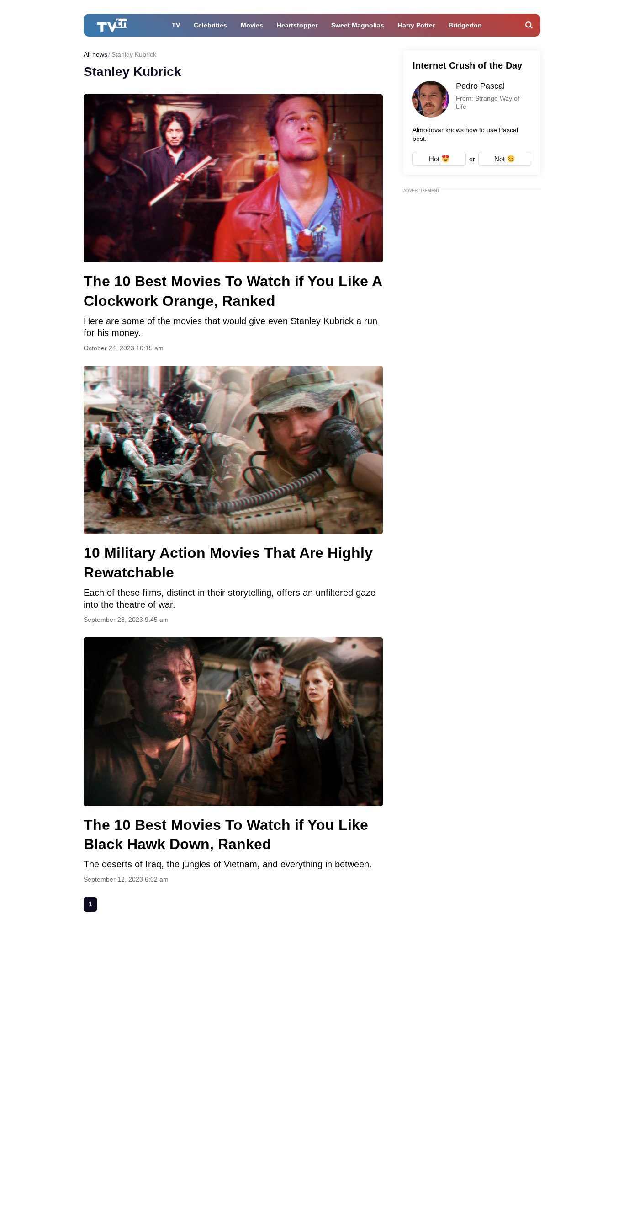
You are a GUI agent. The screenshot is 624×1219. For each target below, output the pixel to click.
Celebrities (210, 25)
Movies (252, 25)
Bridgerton (465, 25)
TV (176, 25)
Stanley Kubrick (133, 54)
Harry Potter (416, 25)
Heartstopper (297, 25)
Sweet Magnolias (357, 25)
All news (95, 54)
